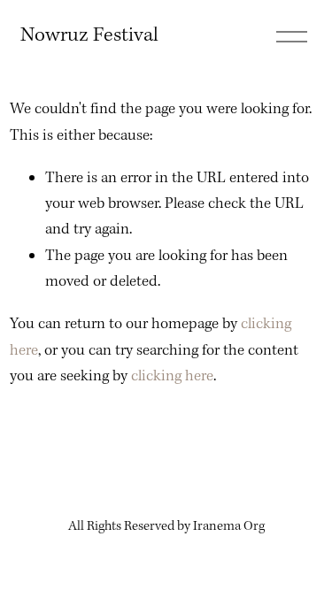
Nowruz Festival (89, 35)
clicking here (172, 376)
